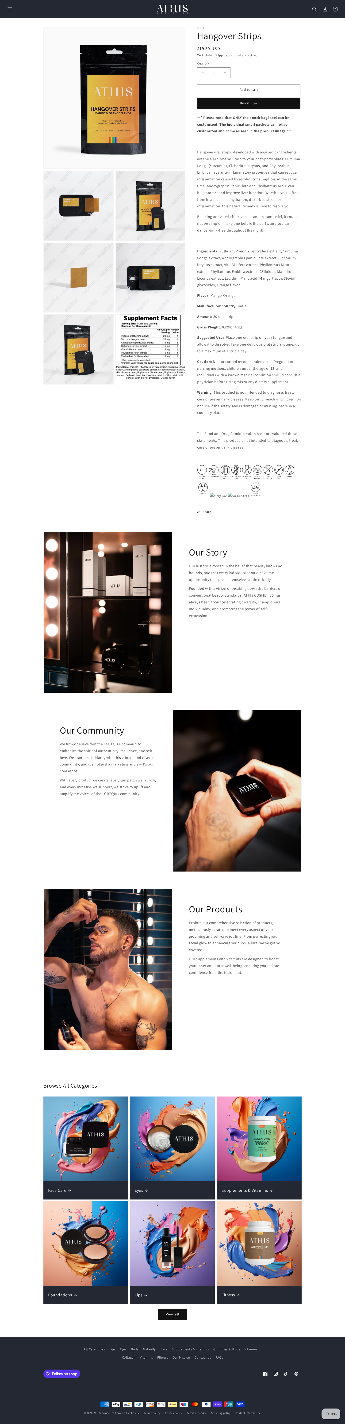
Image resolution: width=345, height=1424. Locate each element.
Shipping (221, 55)
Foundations (60, 1295)
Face (164, 1349)
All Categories (94, 1349)
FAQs (219, 1357)
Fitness (228, 1295)
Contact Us (203, 1357)
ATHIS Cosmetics (104, 1413)
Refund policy (152, 1413)
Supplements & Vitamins (245, 1190)
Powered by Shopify (127, 1413)
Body (134, 1349)
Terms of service (197, 1413)
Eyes (139, 1190)
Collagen (129, 1357)
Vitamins (251, 1349)
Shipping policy (221, 1413)
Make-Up (149, 1349)
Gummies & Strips (226, 1349)
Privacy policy (173, 1413)
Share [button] (207, 512)
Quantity (203, 63)
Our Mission (181, 1357)
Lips (138, 1295)
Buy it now (249, 103)
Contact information (248, 1413)
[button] (10, 9)
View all (172, 1314)
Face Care (57, 1190)
